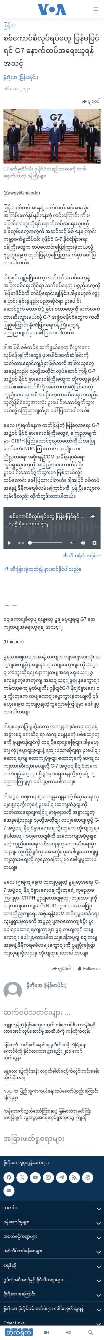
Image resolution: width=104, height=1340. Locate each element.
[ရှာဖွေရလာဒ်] (90, 1333)
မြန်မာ (9, 25)
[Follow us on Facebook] (8, 1177)
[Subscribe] (8, 1190)
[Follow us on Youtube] (35, 1177)
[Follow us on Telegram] (61, 1177)
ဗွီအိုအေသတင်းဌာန (32, 524)
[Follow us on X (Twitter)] (21, 1177)
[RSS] (74, 1177)
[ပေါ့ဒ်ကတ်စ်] (87, 1177)
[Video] (46, 1333)
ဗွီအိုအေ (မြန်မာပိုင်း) (20, 77)
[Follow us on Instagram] (48, 1177)
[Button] (91, 102)
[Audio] (68, 1333)
